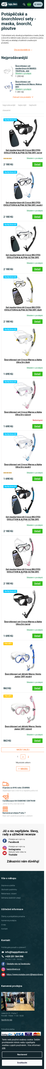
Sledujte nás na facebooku (18, 963)
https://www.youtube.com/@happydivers (25, 974)
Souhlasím (22, 1062)
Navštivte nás (6, 1020)
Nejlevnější (22, 105)
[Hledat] (24, 4)
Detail (37, 164)
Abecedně (6, 110)
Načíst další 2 (23, 750)
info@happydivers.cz (16, 952)
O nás (3, 925)
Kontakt (4, 929)
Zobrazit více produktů (22, 97)
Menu (39, 4)
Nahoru (24, 769)
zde (3, 1048)
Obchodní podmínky (9, 890)
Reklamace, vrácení (8, 894)
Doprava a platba (8, 885)
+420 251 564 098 (14, 956)
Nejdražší (32, 105)
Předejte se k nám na (17, 840)
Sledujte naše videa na (17, 853)
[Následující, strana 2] (23, 756)
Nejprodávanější (9, 105)
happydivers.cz (13, 969)
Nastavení (22, 1054)
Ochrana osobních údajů (11, 898)
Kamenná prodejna (8, 920)
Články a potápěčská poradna (13, 916)
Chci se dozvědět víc (22, 50)
